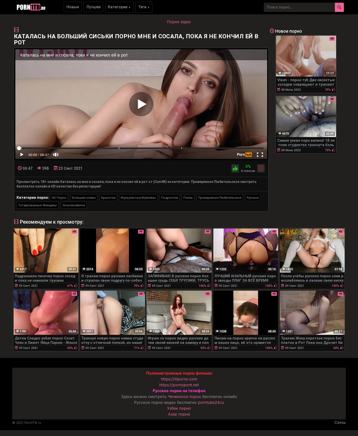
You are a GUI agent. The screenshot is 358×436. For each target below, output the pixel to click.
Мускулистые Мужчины (138, 197)
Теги (144, 7)
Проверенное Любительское (219, 197)
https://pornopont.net (179, 384)
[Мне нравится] (235, 168)
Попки (188, 197)
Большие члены (84, 197)
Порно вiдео (179, 21)
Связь (340, 422)
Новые (72, 7)
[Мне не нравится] (261, 168)
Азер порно (179, 414)
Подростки (169, 197)
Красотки (108, 197)
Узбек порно (179, 408)
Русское (253, 197)
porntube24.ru (211, 402)
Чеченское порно (184, 396)
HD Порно (59, 197)
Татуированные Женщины (37, 205)
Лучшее (93, 7)
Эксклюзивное (73, 205)
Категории (119, 7)
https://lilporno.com (179, 379)
